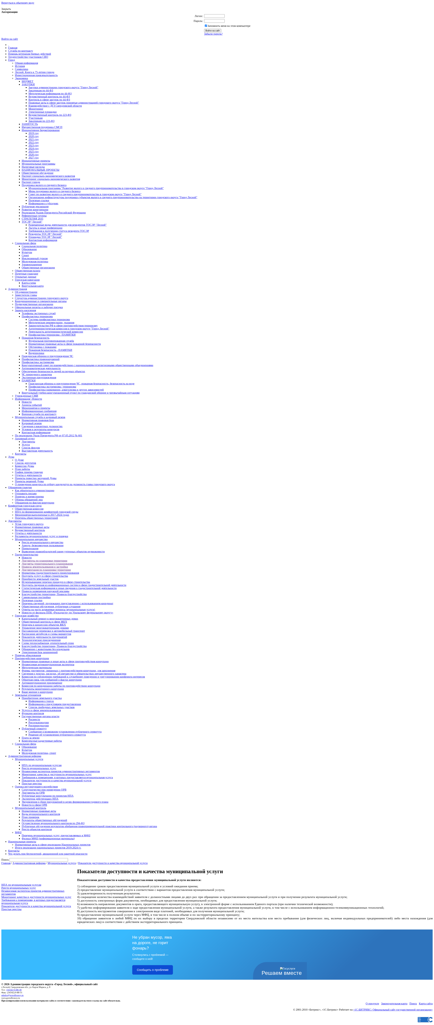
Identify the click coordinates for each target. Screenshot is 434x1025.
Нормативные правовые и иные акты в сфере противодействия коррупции (65, 661)
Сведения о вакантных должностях (42, 426)
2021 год (33, 139)
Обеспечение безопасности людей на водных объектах (53, 371)
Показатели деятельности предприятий (44, 637)
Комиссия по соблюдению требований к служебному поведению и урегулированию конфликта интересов (83, 676)
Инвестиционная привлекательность (36, 75)
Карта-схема (29, 282)
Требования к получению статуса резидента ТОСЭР (58, 230)
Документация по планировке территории (46, 569)
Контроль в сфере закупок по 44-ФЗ (49, 99)
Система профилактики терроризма (49, 319)
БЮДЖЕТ (27, 81)
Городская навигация (27, 279)
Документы (28, 441)
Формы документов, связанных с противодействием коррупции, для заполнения (68, 670)
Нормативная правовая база (38, 420)
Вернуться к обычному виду (17, 2)
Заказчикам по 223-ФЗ (41, 121)
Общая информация (26, 63)
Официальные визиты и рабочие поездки (39, 307)
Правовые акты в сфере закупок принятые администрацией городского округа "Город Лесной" (83, 102)
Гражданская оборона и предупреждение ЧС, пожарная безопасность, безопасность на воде (81, 383)
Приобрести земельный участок (40, 579)
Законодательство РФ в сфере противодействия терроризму (63, 325)
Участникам (35, 118)
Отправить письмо (26, 493)
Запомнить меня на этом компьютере (229, 25)
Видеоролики (36, 353)
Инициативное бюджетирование (41, 130)
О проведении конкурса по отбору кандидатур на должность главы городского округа (65, 484)
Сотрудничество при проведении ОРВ (44, 789)
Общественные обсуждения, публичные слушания (51, 606)
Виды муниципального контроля (41, 814)
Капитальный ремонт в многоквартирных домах (50, 618)
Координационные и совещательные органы (41, 301)
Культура (27, 252)
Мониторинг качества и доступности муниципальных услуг (57, 774)
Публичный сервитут (34, 728)
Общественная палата (27, 270)
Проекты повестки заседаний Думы (35, 478)
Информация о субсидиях (43, 203)
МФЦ (18, 832)
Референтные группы (34, 215)
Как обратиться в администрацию (34, 490)
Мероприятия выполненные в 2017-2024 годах (42, 514)
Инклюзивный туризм (35, 258)
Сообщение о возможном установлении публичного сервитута (65, 731)
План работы (22, 469)
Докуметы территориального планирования (47, 563)
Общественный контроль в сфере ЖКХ (44, 621)
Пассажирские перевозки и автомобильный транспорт (53, 630)
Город (11, 60)
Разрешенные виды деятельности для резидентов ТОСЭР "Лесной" (67, 224)
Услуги (26, 444)
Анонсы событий (32, 405)
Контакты (20, 453)
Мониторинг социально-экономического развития (51, 179)
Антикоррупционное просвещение (42, 682)
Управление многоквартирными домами (45, 627)
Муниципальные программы (38, 163)
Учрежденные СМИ (26, 395)
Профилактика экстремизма (38, 362)
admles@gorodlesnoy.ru (12, 995)
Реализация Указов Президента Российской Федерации (54, 212)
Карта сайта (426, 1003)
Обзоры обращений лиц (29, 499)
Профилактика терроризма (37, 316)
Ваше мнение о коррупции (37, 692)
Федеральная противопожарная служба (51, 340)
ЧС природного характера (37, 374)
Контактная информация (42, 240)
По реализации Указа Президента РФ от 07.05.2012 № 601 (48, 435)
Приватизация (30, 548)
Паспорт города (31, 182)
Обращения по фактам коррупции (34, 502)
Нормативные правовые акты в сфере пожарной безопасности (64, 343)
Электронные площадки (42, 111)
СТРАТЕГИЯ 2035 (32, 218)
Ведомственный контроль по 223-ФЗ (49, 114)
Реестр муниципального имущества (42, 542)
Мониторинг (35, 108)
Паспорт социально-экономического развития (48, 176)
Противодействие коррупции (32, 658)
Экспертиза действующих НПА (40, 798)
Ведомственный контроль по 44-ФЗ (49, 96)
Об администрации (26, 292)
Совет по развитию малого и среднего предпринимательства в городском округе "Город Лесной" (85, 194)
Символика (21, 69)
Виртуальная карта (33, 285)
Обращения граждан (20, 487)
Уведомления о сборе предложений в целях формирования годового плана (65, 801)
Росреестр (34, 719)
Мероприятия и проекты (36, 408)
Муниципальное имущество (31, 539)
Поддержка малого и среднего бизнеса (44, 185)
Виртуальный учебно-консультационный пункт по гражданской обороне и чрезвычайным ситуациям (81, 392)
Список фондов (31, 447)
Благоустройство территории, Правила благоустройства (54, 594)
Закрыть (6, 8)
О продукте (372, 1003)
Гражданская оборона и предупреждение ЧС (47, 356)
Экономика (21, 78)
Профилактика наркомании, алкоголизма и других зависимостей (66, 389)
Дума (11, 456)
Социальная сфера (25, 243)
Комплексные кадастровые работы (42, 740)
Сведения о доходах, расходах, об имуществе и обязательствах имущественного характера (74, 673)
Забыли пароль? (213, 33)
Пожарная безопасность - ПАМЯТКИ (50, 350)
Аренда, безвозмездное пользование (43, 545)
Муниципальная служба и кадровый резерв (40, 417)
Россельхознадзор (38, 722)
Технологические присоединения (41, 640)
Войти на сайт (9, 38)
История (20, 66)
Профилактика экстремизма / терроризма (52, 386)
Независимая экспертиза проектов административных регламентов (61, 771)
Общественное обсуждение (37, 172)
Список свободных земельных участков (51, 707)
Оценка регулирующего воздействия (36, 786)
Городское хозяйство (27, 615)
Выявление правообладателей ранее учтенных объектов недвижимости (63, 551)
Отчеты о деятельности (28, 475)
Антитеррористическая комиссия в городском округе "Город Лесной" (68, 328)
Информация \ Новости (28, 398)
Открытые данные (25, 276)
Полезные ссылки (38, 200)
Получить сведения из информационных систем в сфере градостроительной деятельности (74, 585)
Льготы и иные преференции (45, 227)
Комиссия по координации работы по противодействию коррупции (61, 685)
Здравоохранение (32, 264)
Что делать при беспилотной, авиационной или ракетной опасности (47, 853)
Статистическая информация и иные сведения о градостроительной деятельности (69, 588)
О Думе (19, 459)
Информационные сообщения (39, 411)
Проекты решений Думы (29, 481)
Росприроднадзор (38, 725)
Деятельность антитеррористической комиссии (55, 331)
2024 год (33, 148)
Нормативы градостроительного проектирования (50, 572)
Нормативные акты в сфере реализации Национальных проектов (53, 844)
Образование (29, 249)
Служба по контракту (20, 50)
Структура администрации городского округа (41, 298)
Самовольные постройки (36, 597)
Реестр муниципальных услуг (39, 768)
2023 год (33, 145)
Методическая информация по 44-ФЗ (50, 93)
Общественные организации (38, 267)
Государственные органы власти (40, 716)
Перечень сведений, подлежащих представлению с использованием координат (67, 603)
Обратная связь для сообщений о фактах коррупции (52, 679)
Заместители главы (26, 295)
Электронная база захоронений (40, 652)
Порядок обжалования (28, 655)
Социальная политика (34, 246)
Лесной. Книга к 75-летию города (34, 72)
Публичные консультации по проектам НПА (48, 795)
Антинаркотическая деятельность (41, 368)
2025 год (33, 151)
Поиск (413, 1003)
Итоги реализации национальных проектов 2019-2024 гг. (48, 847)
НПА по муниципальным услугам (42, 765)
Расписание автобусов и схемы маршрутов (46, 634)
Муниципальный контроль (30, 808)
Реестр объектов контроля (37, 829)
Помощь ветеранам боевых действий (29, 53)
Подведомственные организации (34, 304)
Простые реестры (32, 783)
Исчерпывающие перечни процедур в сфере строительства (56, 582)
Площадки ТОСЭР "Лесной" (45, 237)
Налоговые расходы (33, 166)
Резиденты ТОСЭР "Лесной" (45, 234)
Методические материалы (37, 667)
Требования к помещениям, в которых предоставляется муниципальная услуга (67, 777)
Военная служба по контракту (39, 414)
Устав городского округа (29, 524)
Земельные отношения (28, 695)
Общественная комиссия (29, 508)
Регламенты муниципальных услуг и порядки (41, 536)
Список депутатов (25, 463)
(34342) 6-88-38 (14, 990)
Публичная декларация (35, 206)
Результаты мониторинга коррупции (43, 688)
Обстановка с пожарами (42, 347)
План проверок (30, 817)
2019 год (33, 133)
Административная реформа (24, 756)
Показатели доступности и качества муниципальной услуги (56, 780)
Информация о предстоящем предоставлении (54, 704)
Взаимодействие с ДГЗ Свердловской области (55, 105)
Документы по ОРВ (33, 792)
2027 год (33, 157)
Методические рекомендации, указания (51, 322)
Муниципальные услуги (29, 759)
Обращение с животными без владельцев (46, 649)
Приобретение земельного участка (42, 698)
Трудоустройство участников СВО (28, 56)
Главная (12, 47)
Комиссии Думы (24, 466)
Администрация (17, 289)
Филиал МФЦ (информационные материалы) (48, 838)
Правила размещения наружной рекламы (45, 591)
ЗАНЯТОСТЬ (30, 124)
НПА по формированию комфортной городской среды (46, 511)
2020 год (33, 136)
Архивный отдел (25, 438)
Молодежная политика (35, 261)
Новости (27, 401)
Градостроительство (26, 554)
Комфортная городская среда (25, 505)
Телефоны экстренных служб (39, 313)
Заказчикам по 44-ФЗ (40, 90)
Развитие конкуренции (35, 209)
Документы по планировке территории (44, 560)
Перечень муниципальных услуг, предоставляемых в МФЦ (56, 835)
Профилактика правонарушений (41, 359)
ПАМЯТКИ (29, 380)
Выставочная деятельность (37, 450)
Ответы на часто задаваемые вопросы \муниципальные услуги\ (58, 609)
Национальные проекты (22, 841)
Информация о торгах (41, 701)
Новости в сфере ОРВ (34, 804)
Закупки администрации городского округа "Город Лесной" (63, 87)
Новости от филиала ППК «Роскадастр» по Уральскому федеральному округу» (67, 612)
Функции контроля (33, 713)
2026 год (33, 154)
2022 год (33, 142)
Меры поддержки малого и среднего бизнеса (54, 191)
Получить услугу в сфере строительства (45, 575)
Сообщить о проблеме (153, 970)
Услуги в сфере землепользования (41, 710)
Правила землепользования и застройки (45, 566)
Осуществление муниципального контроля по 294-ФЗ (53, 823)
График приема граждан (29, 472)
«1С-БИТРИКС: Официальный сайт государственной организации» (393, 1009)
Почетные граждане (26, 273)
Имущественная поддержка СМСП (42, 127)
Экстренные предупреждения (39, 377)
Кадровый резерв (32, 423)
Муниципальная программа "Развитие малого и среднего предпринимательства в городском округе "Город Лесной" (96, 188)
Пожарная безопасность (35, 337)
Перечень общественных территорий (36, 517)
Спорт (25, 255)
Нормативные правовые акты (32, 527)
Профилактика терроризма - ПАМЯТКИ (52, 334)
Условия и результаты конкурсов (40, 429)
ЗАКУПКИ (28, 84)
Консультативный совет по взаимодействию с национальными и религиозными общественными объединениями (87, 365)
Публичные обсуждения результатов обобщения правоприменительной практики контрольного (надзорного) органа (89, 826)
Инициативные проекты (36, 160)
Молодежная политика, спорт (39, 753)
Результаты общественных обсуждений (44, 820)
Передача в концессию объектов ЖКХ (44, 624)
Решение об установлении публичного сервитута (57, 734)
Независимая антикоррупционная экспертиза (48, 664)
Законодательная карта (394, 1003)
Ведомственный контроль (30, 530)
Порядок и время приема (29, 496)
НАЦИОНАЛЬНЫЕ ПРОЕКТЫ (40, 169)
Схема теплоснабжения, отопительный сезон (48, 643)
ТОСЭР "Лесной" (32, 221)
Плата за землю (31, 737)
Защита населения (25, 310)
